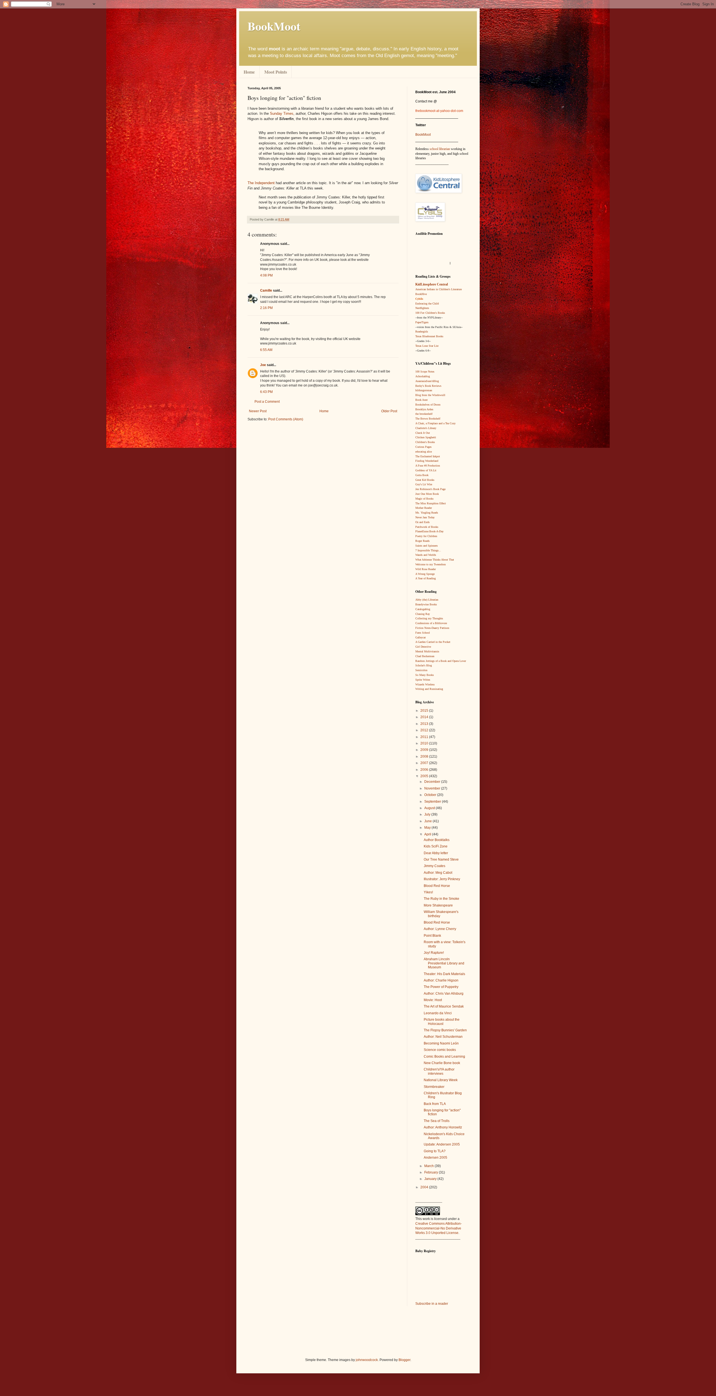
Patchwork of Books (426, 526)
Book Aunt (421, 399)
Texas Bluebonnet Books (429, 336)
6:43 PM (266, 392)
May (428, 828)
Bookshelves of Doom (428, 404)
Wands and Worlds (425, 554)
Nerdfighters (422, 308)
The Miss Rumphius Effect (430, 503)
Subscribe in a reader (431, 1304)
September (433, 802)
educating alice (423, 451)
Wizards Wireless (425, 684)
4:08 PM (266, 275)
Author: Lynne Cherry (440, 929)
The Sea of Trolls (436, 1121)
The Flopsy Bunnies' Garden (445, 1030)
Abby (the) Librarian (426, 599)
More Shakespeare (438, 905)
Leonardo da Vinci (438, 1013)
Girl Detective (423, 646)
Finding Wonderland (426, 460)
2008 (424, 756)
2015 (424, 711)
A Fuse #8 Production (427, 465)
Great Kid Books (424, 479)
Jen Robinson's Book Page (430, 489)
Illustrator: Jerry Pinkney (442, 879)
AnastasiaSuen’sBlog (427, 381)
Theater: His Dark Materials (444, 974)
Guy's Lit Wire (423, 484)
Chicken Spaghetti (425, 437)
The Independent (261, 183)
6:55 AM (266, 350)
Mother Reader (423, 507)
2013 (424, 724)
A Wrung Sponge (425, 573)
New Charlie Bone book (442, 1063)
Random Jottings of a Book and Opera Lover (440, 660)
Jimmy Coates (434, 866)
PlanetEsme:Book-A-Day (429, 531)
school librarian (440, 149)
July (427, 814)
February (431, 1172)
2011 (424, 737)
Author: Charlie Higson (441, 980)
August (430, 808)
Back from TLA (435, 1104)
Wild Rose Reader (425, 569)
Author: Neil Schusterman (443, 1037)
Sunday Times (281, 113)
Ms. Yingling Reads (426, 512)
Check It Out (422, 432)
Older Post (389, 411)
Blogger (404, 1360)
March (429, 1166)
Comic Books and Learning (444, 1056)
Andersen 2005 (435, 1158)
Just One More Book (427, 493)
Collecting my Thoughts (429, 618)
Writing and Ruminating (429, 688)
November (432, 788)
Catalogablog (422, 609)
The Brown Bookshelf (427, 418)
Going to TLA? (435, 1151)
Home (249, 72)
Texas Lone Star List (427, 345)
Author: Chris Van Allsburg (443, 994)
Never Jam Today (425, 517)
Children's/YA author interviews (439, 1071)
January (430, 1179)
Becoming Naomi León (441, 1043)
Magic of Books (424, 498)
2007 (424, 763)
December (432, 782)
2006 (424, 770)
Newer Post (258, 411)
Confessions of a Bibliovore (431, 623)
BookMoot (423, 135)
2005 (424, 776)
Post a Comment (267, 402)
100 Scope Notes (424, 371)
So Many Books (424, 674)
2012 (424, 730)
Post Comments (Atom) (285, 419)
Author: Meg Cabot (438, 873)
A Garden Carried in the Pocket (432, 641)
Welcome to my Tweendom (430, 564)
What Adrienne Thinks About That (434, 559)
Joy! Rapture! (434, 953)
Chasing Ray (422, 613)
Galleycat (420, 637)
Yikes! (428, 892)
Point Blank (432, 936)
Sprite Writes (422, 679)
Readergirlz (421, 331)
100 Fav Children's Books (430, 312)
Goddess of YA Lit (425, 470)
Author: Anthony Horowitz (443, 1127)
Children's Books (425, 442)
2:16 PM (266, 308)
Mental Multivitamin (427, 651)
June (428, 821)
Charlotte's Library (425, 428)
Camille (266, 290)
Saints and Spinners (426, 545)
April (428, 834)
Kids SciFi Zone (435, 846)
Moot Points (275, 72)
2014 (424, 717)
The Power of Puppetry (441, 987)
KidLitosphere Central (431, 284)
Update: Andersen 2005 (442, 1144)
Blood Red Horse (437, 886)
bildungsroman (423, 390)
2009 (424, 750)
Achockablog (422, 376)
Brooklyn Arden (424, 409)
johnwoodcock (367, 1360)
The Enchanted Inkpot (427, 456)
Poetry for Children (426, 536)
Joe (263, 365)
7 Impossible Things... (428, 550)
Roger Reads (422, 540)
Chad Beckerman (424, 656)
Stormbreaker (434, 1087)
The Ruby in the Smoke (441, 899)
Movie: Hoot (433, 1000)
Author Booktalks (436, 840)
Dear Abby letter (436, 853)
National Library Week (441, 1080)
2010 (424, 743)
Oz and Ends (422, 522)
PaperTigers (421, 322)
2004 (424, 1187)
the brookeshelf (423, 413)
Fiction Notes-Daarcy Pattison (432, 627)
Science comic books (440, 1050)
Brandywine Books (426, 604)
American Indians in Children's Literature (438, 289)
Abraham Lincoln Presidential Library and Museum (444, 963)
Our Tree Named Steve (441, 859)
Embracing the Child (427, 303)
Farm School (422, 632)
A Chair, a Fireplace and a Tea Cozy (435, 423)
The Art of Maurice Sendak (444, 1006)
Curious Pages (423, 446)
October (430, 795)
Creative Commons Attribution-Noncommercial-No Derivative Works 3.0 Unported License (438, 1228)
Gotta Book (421, 475)
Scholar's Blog (423, 665)
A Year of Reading (425, 578)
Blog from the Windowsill (430, 395)
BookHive (421, 294)
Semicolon (421, 670)
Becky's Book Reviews (428, 385)
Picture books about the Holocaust (442, 1021)
